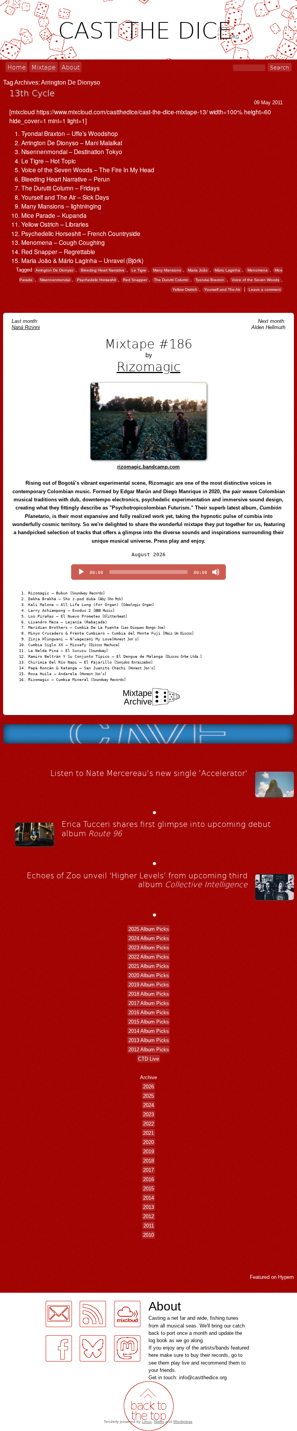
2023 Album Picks (148, 948)
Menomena (258, 270)
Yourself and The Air (222, 289)
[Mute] (216, 572)
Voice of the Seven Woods (255, 280)
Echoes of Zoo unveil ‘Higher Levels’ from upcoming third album (137, 880)
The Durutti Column (171, 280)
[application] (148, 572)
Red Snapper (135, 280)
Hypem (286, 1277)
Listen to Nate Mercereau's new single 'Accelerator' (149, 772)
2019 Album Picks (148, 985)
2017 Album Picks (148, 1003)
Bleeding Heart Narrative (103, 270)
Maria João (198, 270)
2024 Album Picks (148, 938)
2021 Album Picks (148, 966)
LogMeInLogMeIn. (25, 1366)
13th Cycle (32, 92)
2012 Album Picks (148, 1049)
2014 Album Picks (148, 1031)
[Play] (81, 572)
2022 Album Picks (148, 957)
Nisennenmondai (55, 280)
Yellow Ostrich (184, 289)
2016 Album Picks (148, 1012)
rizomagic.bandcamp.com (148, 467)
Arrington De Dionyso (54, 270)
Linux (147, 1421)
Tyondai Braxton (209, 280)
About (70, 67)
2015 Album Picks (148, 1022)
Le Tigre (138, 270)
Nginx (159, 1421)
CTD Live (148, 1059)
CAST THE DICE (148, 29)
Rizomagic (149, 366)
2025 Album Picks (148, 929)
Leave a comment (265, 289)
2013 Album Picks (148, 1040)
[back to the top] (148, 1406)
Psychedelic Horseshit (96, 280)
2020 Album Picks (148, 975)
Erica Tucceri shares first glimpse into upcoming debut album (166, 828)
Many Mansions (167, 270)
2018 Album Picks (148, 994)
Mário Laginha (227, 270)
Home (16, 67)
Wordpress (182, 1421)
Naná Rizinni (26, 327)
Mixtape (43, 67)
